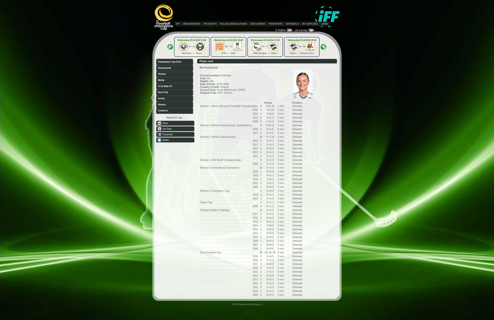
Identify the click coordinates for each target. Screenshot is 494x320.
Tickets (162, 74)
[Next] (323, 45)
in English (280, 30)
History (162, 104)
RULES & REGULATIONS (233, 24)
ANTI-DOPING (257, 24)
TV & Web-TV (165, 86)
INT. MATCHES (310, 24)
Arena (161, 98)
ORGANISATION (191, 24)
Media (161, 80)
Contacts (163, 110)
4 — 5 (302, 46)
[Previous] (170, 45)
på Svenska (301, 30)
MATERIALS (292, 24)
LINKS (324, 24)
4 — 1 (192, 46)
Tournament (164, 68)
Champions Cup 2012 (169, 61)
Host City (163, 92)
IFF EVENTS (210, 24)
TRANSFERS (276, 24)
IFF (178, 24)
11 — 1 (228, 46)
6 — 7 (265, 46)
